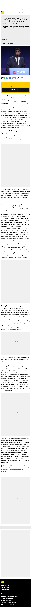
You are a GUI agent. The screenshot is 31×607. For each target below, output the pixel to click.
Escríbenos (4, 591)
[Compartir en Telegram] (7, 78)
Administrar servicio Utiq (8, 604)
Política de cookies (6, 600)
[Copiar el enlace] (15, 78)
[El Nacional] (2, 12)
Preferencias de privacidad (8, 602)
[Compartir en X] (2, 78)
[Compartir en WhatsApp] (4, 78)
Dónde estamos (5, 589)
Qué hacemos (5, 587)
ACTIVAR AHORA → (15, 89)
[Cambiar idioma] (25, 12)
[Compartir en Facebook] (10, 78)
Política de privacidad (7, 598)
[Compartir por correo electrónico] (13, 78)
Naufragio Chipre (23, 9)
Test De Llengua (14, 9)
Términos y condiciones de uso (9, 596)
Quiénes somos (5, 585)
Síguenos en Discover (5, 9)
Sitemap (3, 593)
